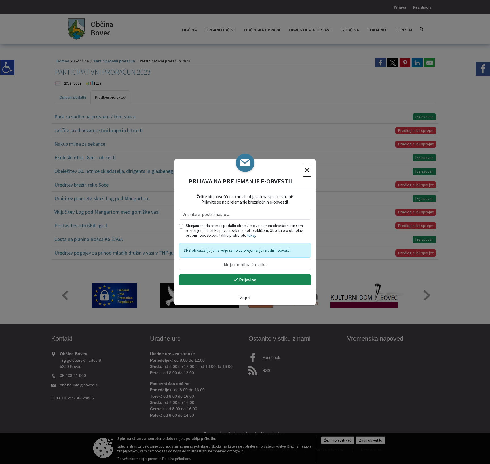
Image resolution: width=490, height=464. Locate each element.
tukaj (251, 235)
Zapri (245, 297)
